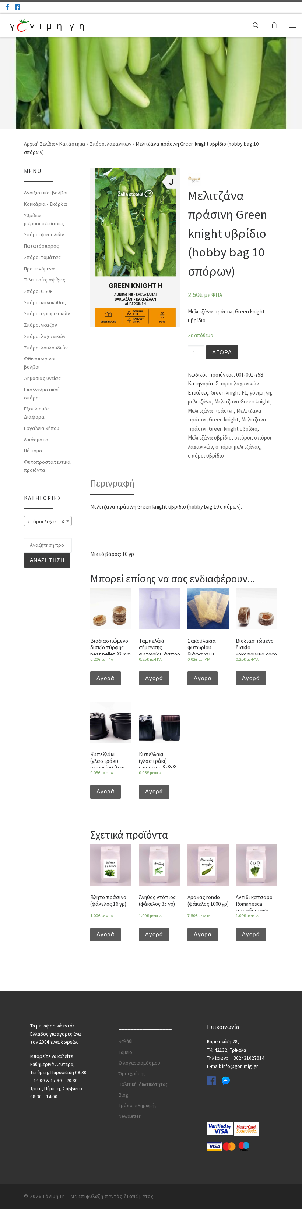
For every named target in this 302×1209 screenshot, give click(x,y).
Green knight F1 (229, 392)
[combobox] (48, 521)
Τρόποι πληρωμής (138, 1105)
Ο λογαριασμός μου (139, 1063)
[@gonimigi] (17, 7)
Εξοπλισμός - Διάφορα (38, 412)
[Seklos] (194, 178)
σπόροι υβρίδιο (206, 455)
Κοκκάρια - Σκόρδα (45, 204)
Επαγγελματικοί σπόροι (41, 393)
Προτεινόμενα (39, 268)
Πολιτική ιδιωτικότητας (143, 1084)
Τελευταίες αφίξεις (44, 279)
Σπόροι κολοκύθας (45, 302)
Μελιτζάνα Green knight (242, 401)
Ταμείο (125, 1052)
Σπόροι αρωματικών (47, 313)
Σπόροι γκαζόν (40, 325)
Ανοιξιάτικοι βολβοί (45, 192)
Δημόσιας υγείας (42, 378)
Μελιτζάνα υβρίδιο (210, 437)
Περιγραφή (112, 483)
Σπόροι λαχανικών (110, 143)
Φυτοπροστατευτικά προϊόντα (47, 466)
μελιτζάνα (200, 401)
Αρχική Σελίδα (40, 143)
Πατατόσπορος (41, 246)
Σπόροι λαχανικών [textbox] (48, 521)
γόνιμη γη (260, 392)
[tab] (112, 483)
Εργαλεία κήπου (41, 428)
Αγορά (222, 352)
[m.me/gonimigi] (7, 7)
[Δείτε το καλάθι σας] (274, 25)
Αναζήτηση (47, 560)
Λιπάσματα (36, 439)
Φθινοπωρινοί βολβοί (39, 362)
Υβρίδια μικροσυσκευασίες (44, 219)
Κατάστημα (72, 143)
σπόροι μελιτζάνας (237, 446)
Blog (123, 1095)
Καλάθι (126, 1041)
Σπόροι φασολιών (44, 234)
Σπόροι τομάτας (42, 257)
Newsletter (129, 1116)
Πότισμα (33, 450)
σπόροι (243, 437)
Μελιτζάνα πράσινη (211, 410)
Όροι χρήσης (132, 1073)
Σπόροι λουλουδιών (46, 347)
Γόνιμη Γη (54, 1196)
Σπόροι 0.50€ (38, 291)
